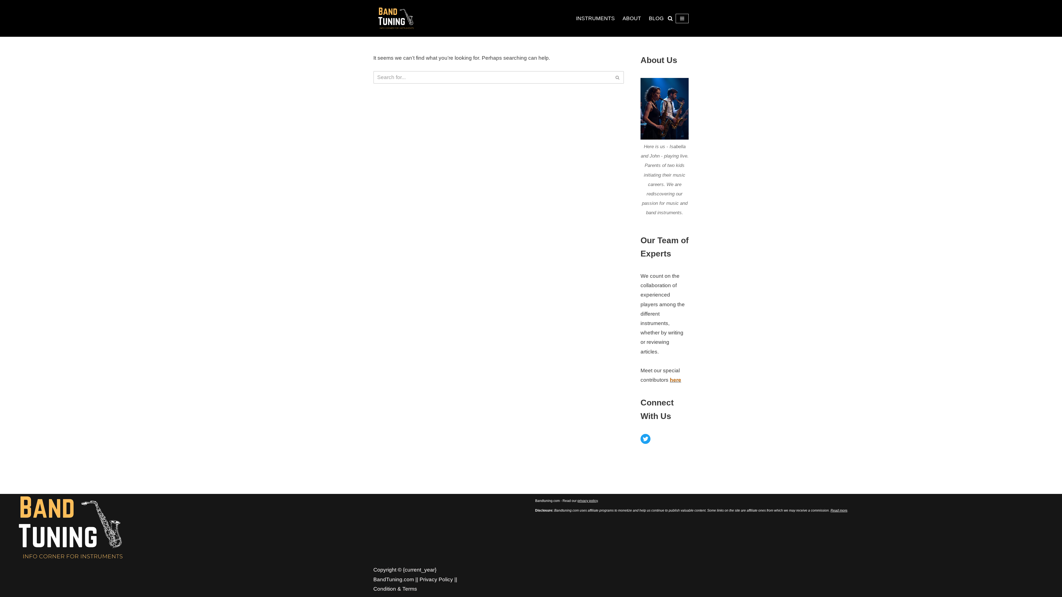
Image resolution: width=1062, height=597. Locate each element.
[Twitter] (645, 439)
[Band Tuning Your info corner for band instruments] (396, 18)
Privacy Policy (436, 579)
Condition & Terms (395, 589)
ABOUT (632, 18)
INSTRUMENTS (595, 18)
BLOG (656, 18)
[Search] (670, 18)
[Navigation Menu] (682, 18)
